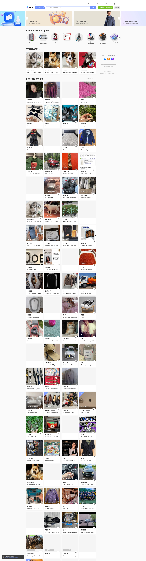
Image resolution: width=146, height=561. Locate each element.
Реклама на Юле (108, 66)
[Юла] (29, 7)
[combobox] (68, 7)
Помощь (108, 69)
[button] (40, 68)
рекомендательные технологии (108, 73)
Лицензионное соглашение (108, 64)
